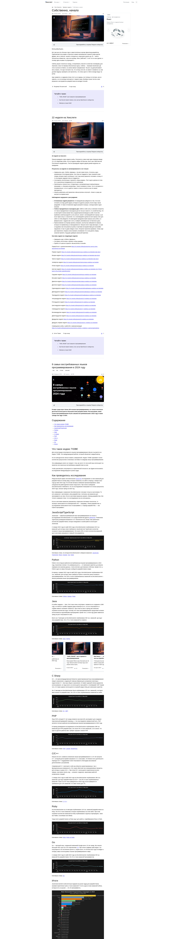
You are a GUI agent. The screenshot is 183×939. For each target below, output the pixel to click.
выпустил (79, 478)
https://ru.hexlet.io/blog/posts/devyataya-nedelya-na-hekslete (79, 281)
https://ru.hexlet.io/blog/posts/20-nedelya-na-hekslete (78, 319)
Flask (73, 596)
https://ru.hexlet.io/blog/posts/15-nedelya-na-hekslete (80, 302)
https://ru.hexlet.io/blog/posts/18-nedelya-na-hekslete (81, 312)
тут (78, 847)
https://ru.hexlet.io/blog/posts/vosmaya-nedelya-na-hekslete (79, 278)
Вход (133, 2)
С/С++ (56, 438)
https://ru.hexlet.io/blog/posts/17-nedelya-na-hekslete (80, 309)
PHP (55, 436)
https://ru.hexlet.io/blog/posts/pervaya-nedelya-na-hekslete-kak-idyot (80, 252)
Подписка (75, 2)
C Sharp (56, 434)
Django (69, 596)
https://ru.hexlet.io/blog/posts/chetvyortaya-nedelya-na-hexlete (81, 262)
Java (55, 432)
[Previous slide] (54, 656)
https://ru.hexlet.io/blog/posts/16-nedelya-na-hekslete (81, 305)
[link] (78, 45)
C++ (65, 801)
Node (72, 555)
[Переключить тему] (137, 2)
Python (56, 430)
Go (55, 442)
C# (63, 711)
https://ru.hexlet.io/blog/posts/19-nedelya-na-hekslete (81, 316)
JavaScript (95, 553)
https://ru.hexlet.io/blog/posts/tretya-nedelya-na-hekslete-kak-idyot (80, 259)
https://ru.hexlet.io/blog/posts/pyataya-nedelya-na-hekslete (77, 265)
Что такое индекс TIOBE (61, 424)
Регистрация (126, 2)
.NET (66, 711)
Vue (69, 555)
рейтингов (92, 517)
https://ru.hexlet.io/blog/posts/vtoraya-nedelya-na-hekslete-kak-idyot (80, 255)
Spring (68, 638)
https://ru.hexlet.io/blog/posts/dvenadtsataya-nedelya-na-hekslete (83, 291)
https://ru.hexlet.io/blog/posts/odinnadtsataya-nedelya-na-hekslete (84, 288)
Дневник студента (67, 7)
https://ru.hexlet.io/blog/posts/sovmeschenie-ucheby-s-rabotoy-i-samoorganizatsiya (75, 328)
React (60, 555)
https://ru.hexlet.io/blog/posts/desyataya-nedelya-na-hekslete (79, 285)
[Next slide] (101, 656)
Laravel (68, 748)
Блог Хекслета (58, 7)
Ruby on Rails (70, 837)
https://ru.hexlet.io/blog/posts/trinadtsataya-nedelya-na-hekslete (83, 295)
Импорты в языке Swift (65, 103)
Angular (65, 555)
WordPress (74, 748)
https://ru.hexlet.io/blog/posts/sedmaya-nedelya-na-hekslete (79, 274)
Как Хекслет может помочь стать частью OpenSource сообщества (76, 100)
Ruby (55, 440)
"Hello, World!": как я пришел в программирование (72, 96)
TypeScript (55, 555)
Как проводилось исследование (63, 426)
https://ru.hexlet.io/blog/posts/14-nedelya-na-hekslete (81, 298)
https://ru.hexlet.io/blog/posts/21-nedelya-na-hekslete (82, 322)
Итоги (56, 444)
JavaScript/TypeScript (60, 428)
